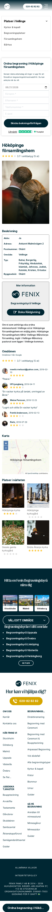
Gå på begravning (34, 805)
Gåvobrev (8, 814)
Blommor (32, 781)
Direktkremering (35, 717)
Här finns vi (10, 733)
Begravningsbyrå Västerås (22, 650)
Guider (30, 794)
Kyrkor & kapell (35, 768)
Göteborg (8, 744)
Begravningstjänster (36, 711)
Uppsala (7, 757)
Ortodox (41, 270)
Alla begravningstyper (38, 762)
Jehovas (33, 266)
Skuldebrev (9, 820)
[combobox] (26, 620)
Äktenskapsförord (12, 833)
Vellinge (23, 254)
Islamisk (23, 266)
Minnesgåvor (34, 823)
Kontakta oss (9, 723)
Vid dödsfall (33, 755)
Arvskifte (7, 801)
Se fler (26, 663)
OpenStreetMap (32, 473)
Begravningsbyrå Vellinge (26, 303)
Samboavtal (9, 827)
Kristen (32, 270)
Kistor (30, 775)
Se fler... (7, 777)
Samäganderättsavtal (14, 840)
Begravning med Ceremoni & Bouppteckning (36, 738)
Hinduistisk (36, 263)
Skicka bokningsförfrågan (26, 123)
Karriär (6, 717)
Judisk (42, 266)
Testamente (9, 807)
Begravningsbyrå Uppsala (21, 632)
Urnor (30, 788)
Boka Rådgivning (29, 312)
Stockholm (8, 738)
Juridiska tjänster (8, 788)
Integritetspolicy (26, 875)
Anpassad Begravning (38, 749)
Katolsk (23, 270)
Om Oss (7, 711)
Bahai (22, 260)
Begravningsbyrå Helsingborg (24, 656)
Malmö (6, 751)
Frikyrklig (24, 263)
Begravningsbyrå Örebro (21, 638)
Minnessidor (33, 829)
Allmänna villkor (26, 867)
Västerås (7, 764)
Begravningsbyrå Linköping (22, 644)
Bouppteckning (11, 794)
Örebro (6, 770)
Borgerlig (31, 260)
